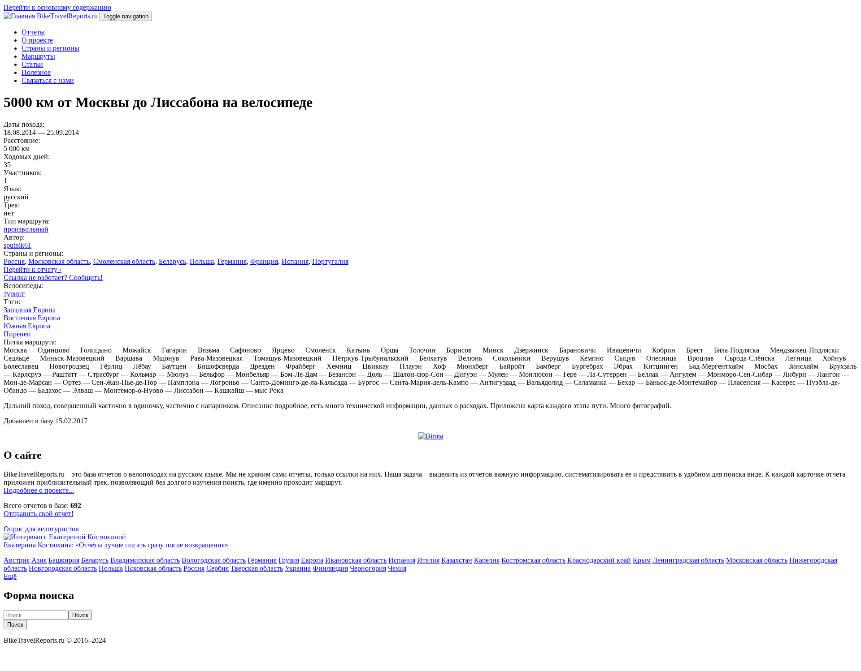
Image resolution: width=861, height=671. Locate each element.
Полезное (36, 72)
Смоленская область (124, 261)
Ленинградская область (688, 560)
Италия (428, 560)
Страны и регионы (50, 48)
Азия (39, 560)
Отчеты (33, 32)
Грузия (288, 560)
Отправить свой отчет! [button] (39, 513)
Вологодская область (214, 560)
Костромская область (533, 560)
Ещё (10, 576)
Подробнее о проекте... (39, 490)
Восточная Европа (32, 318)
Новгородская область (63, 568)
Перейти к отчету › (32, 269)
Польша (202, 261)
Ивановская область (356, 560)
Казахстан (456, 560)
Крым (642, 560)
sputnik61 (17, 245)
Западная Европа (30, 310)
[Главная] (20, 16)
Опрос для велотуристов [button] (41, 529)
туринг (14, 293)
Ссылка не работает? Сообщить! (53, 277)
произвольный (26, 229)
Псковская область (153, 568)
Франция (264, 261)
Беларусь (172, 261)
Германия (232, 261)
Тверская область (256, 568)
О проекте (37, 40)
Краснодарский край (599, 560)
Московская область (59, 261)
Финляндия (330, 568)
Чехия (397, 568)
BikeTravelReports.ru (67, 16)
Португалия (330, 261)
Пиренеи (17, 334)
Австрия (17, 560)
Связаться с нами (48, 80)
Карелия (487, 560)
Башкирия (63, 560)
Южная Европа (27, 326)
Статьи (32, 64)
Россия (14, 261)
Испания (295, 261)
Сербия (217, 568)
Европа (312, 560)
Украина (298, 568)
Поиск (80, 615)
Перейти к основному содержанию (57, 7)
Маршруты (38, 56)
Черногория (368, 568)
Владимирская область (145, 560)
